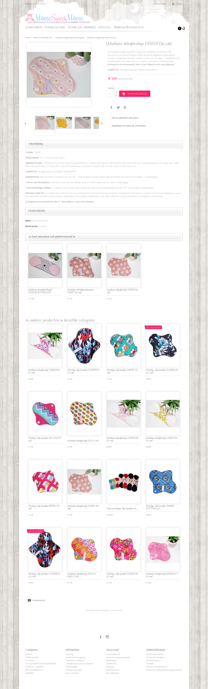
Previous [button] (24, 122)
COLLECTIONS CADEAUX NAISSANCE (40, 663)
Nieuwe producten (74, 670)
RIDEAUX (29, 654)
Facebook (101, 637)
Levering (69, 654)
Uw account (112, 650)
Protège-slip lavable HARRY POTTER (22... (160, 507)
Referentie (31, 226)
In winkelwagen (134, 94)
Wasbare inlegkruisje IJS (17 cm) (82, 441)
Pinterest (125, 107)
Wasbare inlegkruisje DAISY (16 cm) (122, 291)
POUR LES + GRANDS (82, 27)
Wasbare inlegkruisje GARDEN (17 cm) (43, 372)
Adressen (110, 666)
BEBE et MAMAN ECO (34, 670)
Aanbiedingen (72, 666)
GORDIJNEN (33, 27)
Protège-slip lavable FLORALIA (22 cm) (162, 372)
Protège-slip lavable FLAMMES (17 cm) (83, 372)
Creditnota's (111, 663)
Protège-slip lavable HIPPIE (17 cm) (122, 372)
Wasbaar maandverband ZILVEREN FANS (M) (40, 291)
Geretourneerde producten (118, 657)
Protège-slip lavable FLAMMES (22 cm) (44, 575)
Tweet (118, 107)
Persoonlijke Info (113, 654)
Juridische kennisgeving (75, 657)
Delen (111, 107)
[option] (63, 74)
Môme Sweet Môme (40, 220)
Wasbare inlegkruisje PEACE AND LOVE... (81, 575)
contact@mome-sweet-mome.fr (169, 670)
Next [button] (101, 122)
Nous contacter (72, 673)
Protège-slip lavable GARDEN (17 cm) (122, 575)
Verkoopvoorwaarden (75, 660)
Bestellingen (111, 660)
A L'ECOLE (104, 27)
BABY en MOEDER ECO (129, 27)
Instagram (107, 637)
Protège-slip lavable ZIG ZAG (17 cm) (44, 440)
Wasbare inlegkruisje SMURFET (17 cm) (162, 575)
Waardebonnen (113, 670)
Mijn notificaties (112, 673)
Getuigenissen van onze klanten (79, 663)
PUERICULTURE (55, 27)
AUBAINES (29, 673)
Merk (28, 220)
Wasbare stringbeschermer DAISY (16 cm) (80, 291)
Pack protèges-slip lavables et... (122, 508)
